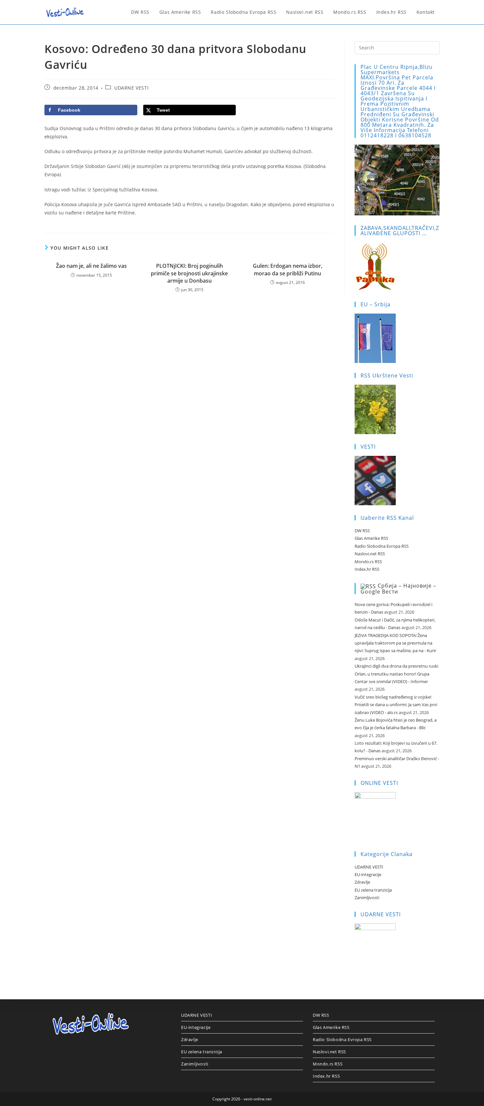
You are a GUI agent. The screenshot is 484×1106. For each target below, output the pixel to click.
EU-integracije (368, 874)
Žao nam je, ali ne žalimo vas (91, 265)
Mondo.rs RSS (368, 562)
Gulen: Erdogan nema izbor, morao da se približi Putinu (287, 269)
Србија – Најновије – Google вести (398, 588)
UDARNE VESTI (131, 88)
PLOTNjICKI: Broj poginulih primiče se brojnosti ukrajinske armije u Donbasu (189, 273)
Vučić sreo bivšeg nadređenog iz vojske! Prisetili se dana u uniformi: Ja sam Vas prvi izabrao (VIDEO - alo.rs (396, 704)
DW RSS (362, 531)
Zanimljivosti (367, 897)
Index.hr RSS (367, 569)
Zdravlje (362, 882)
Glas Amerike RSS (371, 538)
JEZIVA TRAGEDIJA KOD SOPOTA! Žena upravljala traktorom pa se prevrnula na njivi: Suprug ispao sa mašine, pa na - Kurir (395, 643)
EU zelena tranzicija (373, 890)
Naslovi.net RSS (370, 554)
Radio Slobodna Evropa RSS (382, 546)
